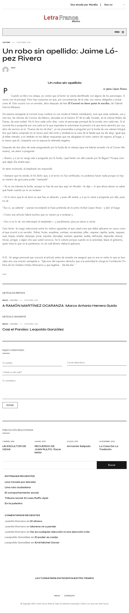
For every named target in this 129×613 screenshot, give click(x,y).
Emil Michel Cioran (47, 542)
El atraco (36, 521)
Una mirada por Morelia (80, 4)
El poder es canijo (46, 537)
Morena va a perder (43, 526)
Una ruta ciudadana (18, 487)
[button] (7, 3)
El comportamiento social (22, 492)
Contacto (69, 596)
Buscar (111, 465)
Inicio (57, 596)
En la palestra (13, 503)
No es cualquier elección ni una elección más (60, 531)
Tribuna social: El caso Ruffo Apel (26, 498)
